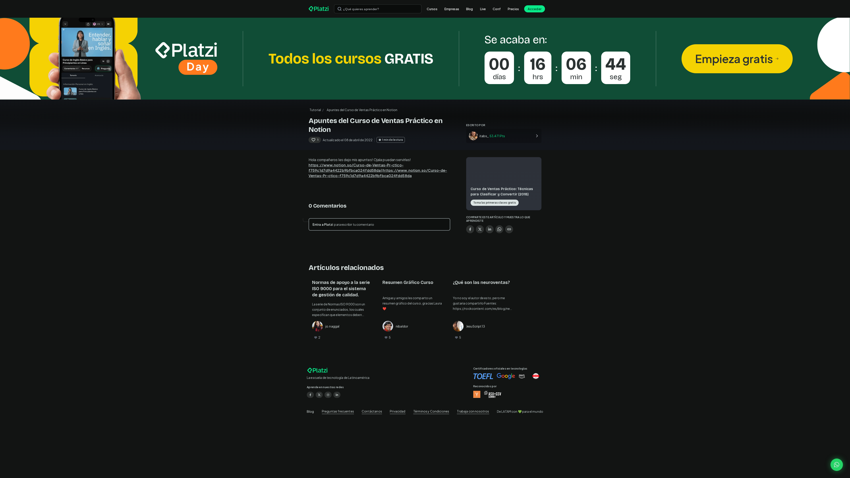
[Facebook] (310, 395)
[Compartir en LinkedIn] (490, 229)
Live (483, 9)
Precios (513, 9)
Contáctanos (372, 411)
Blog (469, 9)
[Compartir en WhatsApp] (499, 229)
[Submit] (339, 9)
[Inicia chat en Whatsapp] (837, 465)
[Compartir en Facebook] (470, 229)
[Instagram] (328, 395)
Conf (497, 9)
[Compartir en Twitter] (480, 229)
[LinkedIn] (336, 395)
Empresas (451, 9)
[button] (425, 59)
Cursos (432, 9)
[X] (319, 395)
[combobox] (377, 8)
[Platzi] (319, 8)
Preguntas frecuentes (338, 411)
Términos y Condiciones (431, 411)
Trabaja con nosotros (473, 411)
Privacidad (398, 411)
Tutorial (315, 110)
